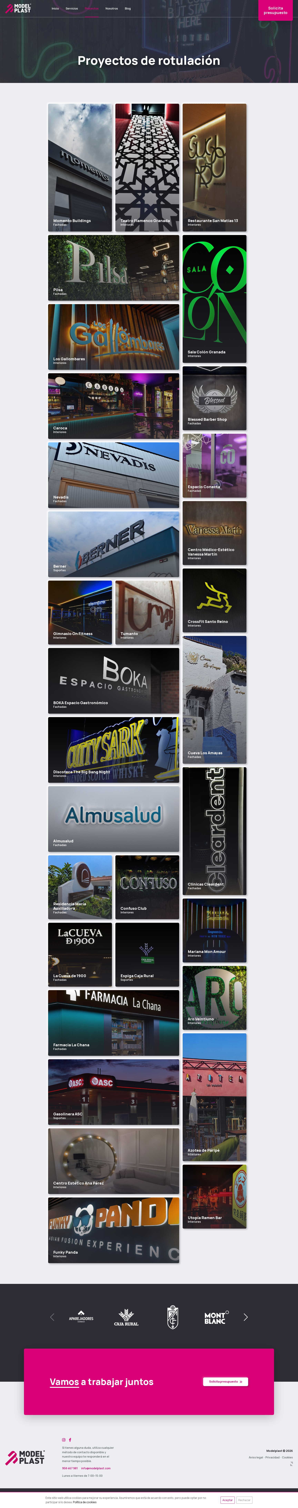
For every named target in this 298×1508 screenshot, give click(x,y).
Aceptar (227, 1500)
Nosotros (112, 8)
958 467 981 (70, 1468)
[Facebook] (70, 1440)
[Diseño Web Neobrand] (291, 1464)
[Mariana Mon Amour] (214, 930)
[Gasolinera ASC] (113, 1092)
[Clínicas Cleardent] (214, 831)
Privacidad (272, 1457)
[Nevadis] (113, 475)
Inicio (55, 8)
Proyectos (92, 8)
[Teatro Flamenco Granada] (147, 168)
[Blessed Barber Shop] (214, 398)
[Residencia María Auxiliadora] (80, 887)
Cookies (287, 1457)
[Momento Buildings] (80, 168)
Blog (128, 8)
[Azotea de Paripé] (214, 1097)
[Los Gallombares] (113, 337)
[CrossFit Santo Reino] (214, 600)
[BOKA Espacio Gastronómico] (113, 681)
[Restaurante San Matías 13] (214, 168)
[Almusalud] (113, 819)
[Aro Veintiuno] (214, 998)
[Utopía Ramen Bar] (214, 1197)
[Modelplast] (18, 8)
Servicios (72, 8)
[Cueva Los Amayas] (214, 700)
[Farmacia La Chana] (113, 1023)
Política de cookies (85, 1502)
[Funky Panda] (113, 1230)
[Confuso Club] (147, 887)
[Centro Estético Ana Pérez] (113, 1161)
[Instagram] (63, 1440)
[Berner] (113, 544)
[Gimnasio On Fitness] (80, 613)
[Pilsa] (113, 268)
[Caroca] (113, 406)
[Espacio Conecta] (214, 466)
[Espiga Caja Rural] (147, 955)
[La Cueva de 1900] (80, 955)
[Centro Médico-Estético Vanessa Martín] (214, 533)
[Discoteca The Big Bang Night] (113, 750)
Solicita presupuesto (223, 1382)
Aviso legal (256, 1457)
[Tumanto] (147, 613)
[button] (246, 1317)
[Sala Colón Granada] (214, 299)
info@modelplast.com (96, 1468)
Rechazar (244, 1500)
